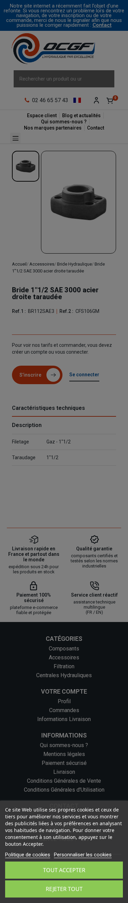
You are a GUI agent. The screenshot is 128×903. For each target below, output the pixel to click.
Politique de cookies (27, 855)
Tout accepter (64, 870)
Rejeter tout (64, 889)
